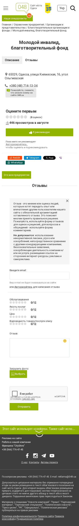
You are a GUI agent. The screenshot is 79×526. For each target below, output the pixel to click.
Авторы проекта (49, 462)
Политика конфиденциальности (19, 516)
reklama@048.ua (67, 476)
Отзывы (31, 60)
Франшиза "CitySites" (13, 445)
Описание (12, 60)
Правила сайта (46, 516)
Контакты (34, 462)
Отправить (24, 406)
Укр (62, 8)
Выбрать (19, 373)
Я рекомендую (41, 132)
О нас (24, 462)
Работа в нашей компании (16, 442)
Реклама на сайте (12, 438)
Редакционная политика (29, 519)
